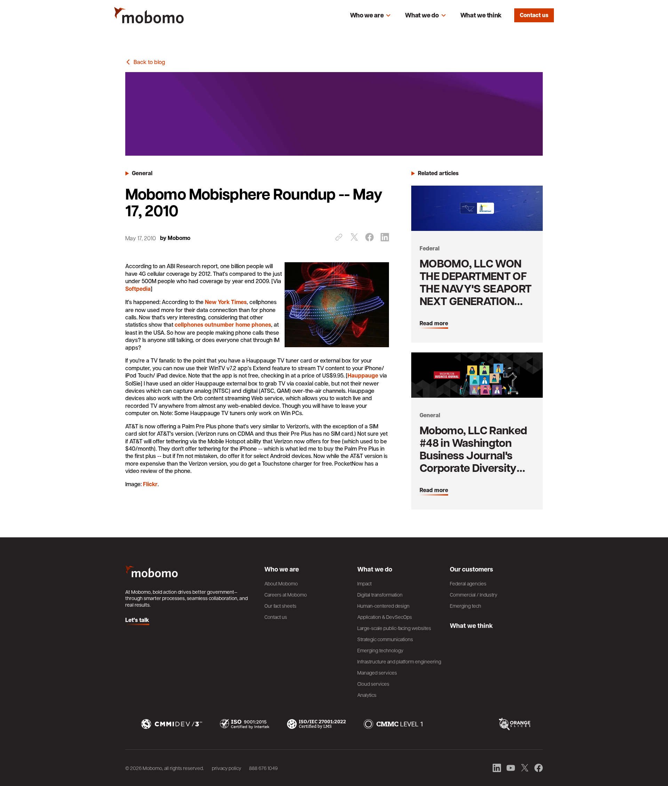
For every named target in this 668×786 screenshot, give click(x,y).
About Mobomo (281, 583)
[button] (370, 15)
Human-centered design (383, 605)
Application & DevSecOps (384, 617)
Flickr (150, 484)
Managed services (377, 672)
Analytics (366, 695)
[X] (354, 237)
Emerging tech (465, 605)
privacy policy (226, 768)
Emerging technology (380, 650)
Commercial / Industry (473, 594)
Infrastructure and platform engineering (399, 661)
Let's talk (137, 620)
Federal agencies (468, 583)
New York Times (226, 302)
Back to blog (149, 61)
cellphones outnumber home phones (223, 324)
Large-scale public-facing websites (394, 628)
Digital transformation (380, 594)
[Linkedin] (385, 237)
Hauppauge (363, 375)
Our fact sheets (280, 605)
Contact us (534, 15)
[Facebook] (369, 237)
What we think (481, 15)
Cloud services (373, 683)
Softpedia (138, 289)
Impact (364, 583)
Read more (434, 323)
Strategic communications (385, 639)
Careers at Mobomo (285, 594)
